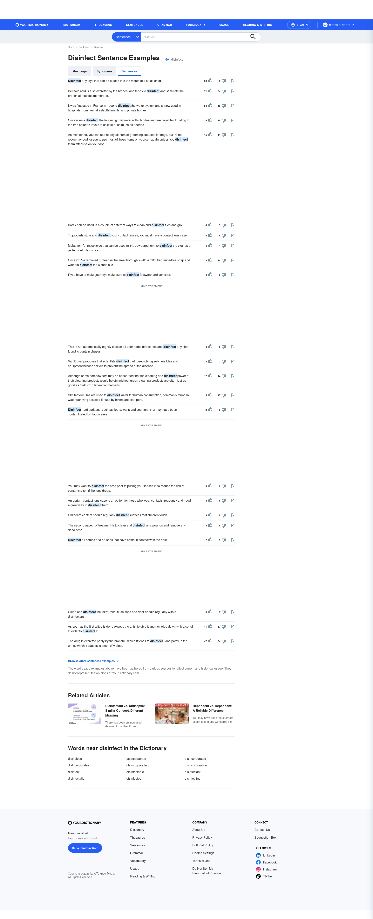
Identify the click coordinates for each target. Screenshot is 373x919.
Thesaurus (137, 837)
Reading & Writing (142, 876)
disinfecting (192, 778)
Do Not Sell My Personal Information (206, 870)
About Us (198, 829)
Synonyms (104, 71)
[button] (299, 25)
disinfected (133, 778)
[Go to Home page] (32, 25)
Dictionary (137, 829)
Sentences (123, 37)
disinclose (75, 758)
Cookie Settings (203, 853)
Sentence (84, 47)
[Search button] (255, 37)
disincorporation (196, 765)
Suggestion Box (265, 837)
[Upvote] (210, 80)
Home (71, 47)
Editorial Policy (202, 845)
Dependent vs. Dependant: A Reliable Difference (212, 708)
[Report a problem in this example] (232, 80)
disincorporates (78, 765)
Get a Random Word (85, 848)
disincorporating (137, 765)
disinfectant (192, 772)
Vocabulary (138, 860)
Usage (134, 868)
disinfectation (77, 778)
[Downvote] (223, 80)
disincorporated (195, 758)
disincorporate (136, 758)
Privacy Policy (202, 837)
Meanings (79, 71)
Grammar (136, 853)
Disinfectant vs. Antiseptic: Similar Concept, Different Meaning (125, 710)
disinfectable (135, 772)
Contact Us (262, 829)
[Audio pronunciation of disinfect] (167, 59)
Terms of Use (201, 860)
